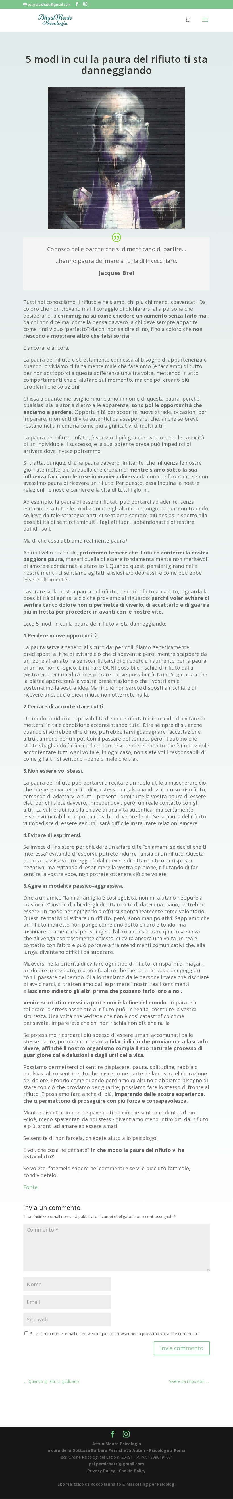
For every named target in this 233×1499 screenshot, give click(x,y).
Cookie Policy (132, 1470)
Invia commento (181, 1348)
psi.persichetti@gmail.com (116, 1464)
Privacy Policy (101, 1470)
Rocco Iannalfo (106, 1484)
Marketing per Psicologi (151, 1484)
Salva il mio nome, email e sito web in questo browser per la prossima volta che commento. (114, 1333)
